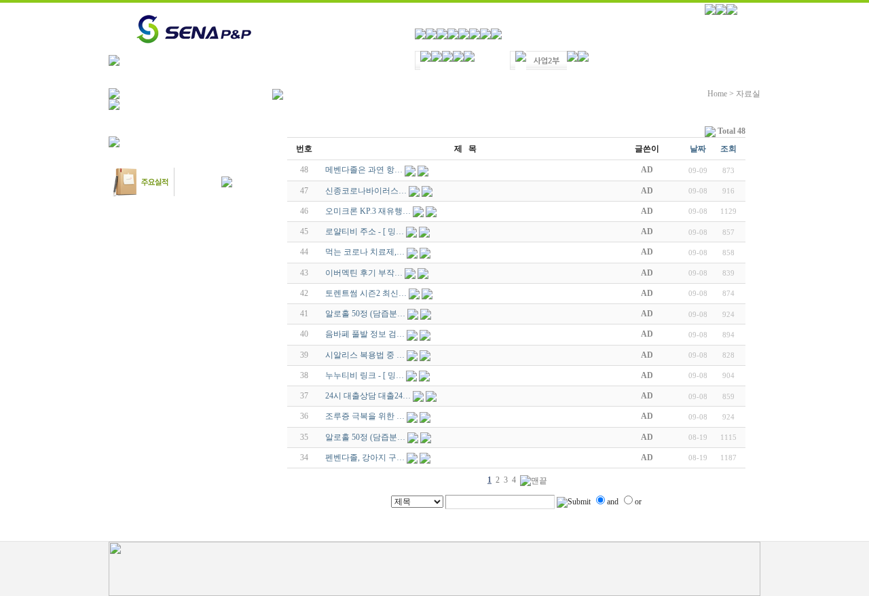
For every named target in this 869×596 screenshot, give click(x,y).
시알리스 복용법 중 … (365, 355)
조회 (728, 148)
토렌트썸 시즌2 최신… (366, 293)
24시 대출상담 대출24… (368, 396)
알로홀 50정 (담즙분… (365, 313)
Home (717, 93)
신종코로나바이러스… (366, 190)
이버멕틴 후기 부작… (364, 273)
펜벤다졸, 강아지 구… (365, 457)
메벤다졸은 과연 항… (364, 169)
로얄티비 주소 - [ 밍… (364, 231)
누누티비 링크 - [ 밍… (364, 375)
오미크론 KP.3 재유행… (368, 211)
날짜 (698, 148)
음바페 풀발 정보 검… (365, 334)
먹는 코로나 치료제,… (365, 252)
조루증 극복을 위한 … (365, 416)
